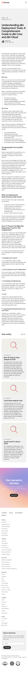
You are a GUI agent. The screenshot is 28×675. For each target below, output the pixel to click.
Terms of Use (21, 657)
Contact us (4, 602)
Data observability (6, 526)
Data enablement (5, 564)
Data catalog (4, 528)
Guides (3, 581)
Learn (3, 17)
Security (3, 610)
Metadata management (7, 559)
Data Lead (4, 541)
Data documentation (6, 566)
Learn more (14, 495)
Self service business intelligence (9, 568)
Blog (3, 578)
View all (23, 334)
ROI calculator (5, 591)
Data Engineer (5, 543)
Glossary (4, 515)
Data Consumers (5, 547)
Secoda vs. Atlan (5, 587)
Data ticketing (5, 535)
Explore (3, 594)
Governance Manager (6, 549)
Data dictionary (5, 530)
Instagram (5, 623)
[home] (5, 2)
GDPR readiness (5, 608)
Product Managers (6, 554)
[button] (25, 2)
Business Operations (6, 552)
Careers (11, 512)
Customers (4, 512)
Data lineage (4, 533)
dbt (7, 17)
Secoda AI (4, 522)
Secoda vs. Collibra (6, 589)
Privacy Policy (5, 658)
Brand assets (4, 613)
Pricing (3, 574)
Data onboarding (5, 562)
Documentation (18, 512)
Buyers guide (5, 585)
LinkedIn (5, 618)
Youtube (5, 625)
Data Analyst (4, 545)
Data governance (5, 524)
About (3, 599)
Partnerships (4, 606)
